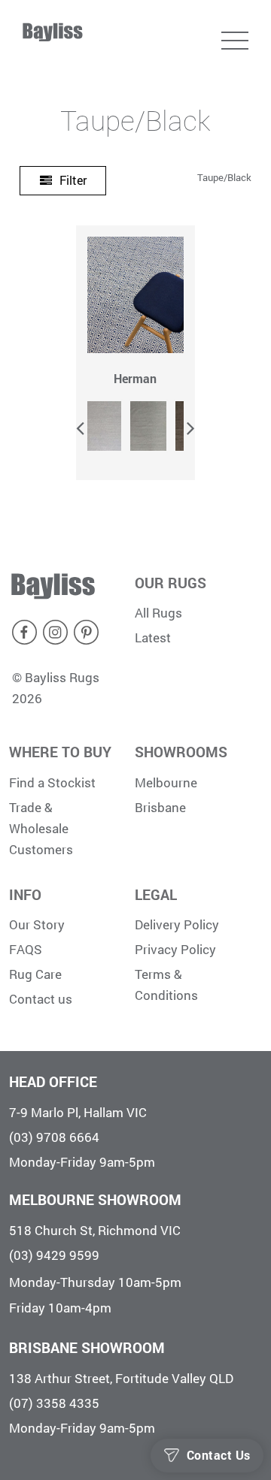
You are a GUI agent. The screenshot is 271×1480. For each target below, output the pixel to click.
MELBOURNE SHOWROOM (95, 1199)
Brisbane (160, 807)
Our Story (37, 924)
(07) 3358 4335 (54, 1403)
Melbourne (166, 782)
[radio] (103, 426)
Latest (153, 637)
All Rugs (158, 612)
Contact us (40, 998)
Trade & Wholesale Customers (41, 828)
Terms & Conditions (166, 984)
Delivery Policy (177, 924)
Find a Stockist (52, 782)
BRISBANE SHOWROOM (87, 1347)
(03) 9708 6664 (54, 1137)
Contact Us (219, 1455)
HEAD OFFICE (53, 1081)
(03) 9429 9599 (54, 1255)
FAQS (25, 949)
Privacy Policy (175, 949)
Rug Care (35, 974)
